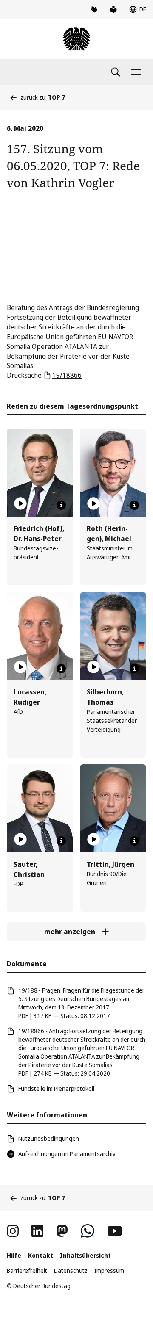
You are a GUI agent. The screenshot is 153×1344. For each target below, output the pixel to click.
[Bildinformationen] (61, 505)
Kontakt (40, 1255)
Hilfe (14, 1255)
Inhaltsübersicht (85, 1255)
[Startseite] (76, 39)
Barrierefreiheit (27, 1271)
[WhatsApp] (87, 1231)
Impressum (109, 1271)
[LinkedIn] (37, 1231)
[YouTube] (114, 1231)
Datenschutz (71, 1271)
